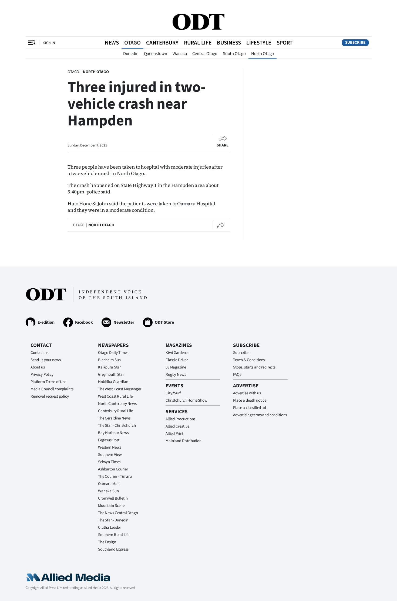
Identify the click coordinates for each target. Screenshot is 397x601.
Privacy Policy (42, 374)
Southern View (110, 454)
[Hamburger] (31, 42)
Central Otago (204, 53)
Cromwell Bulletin (112, 498)
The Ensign (107, 542)
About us (38, 367)
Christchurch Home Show (186, 400)
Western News (109, 447)
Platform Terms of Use (48, 382)
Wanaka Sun (108, 491)
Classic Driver (177, 360)
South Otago (234, 53)
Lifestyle (258, 43)
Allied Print (174, 433)
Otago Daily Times (113, 353)
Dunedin (131, 53)
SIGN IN (49, 42)
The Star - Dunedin (113, 520)
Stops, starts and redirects (254, 367)
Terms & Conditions (249, 360)
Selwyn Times (109, 462)
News (112, 43)
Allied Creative (177, 426)
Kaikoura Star (109, 367)
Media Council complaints (52, 389)
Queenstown (155, 53)
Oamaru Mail (108, 484)
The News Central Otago (118, 513)
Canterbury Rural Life (115, 411)
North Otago (262, 53)
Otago (132, 43)
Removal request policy (50, 396)
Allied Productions (180, 419)
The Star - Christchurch (117, 425)
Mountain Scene (111, 505)
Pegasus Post (108, 440)
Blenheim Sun (109, 360)
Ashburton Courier (113, 469)
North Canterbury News (117, 404)
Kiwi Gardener (177, 353)
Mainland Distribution (183, 441)
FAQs (237, 374)
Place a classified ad (249, 408)
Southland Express (113, 549)
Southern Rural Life (113, 535)
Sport (284, 43)
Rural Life (197, 43)
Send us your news (45, 360)
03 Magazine (176, 367)
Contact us (39, 353)
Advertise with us (247, 393)
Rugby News (176, 374)
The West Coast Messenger (119, 389)
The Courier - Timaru (115, 476)
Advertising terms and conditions (260, 415)
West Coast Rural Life (115, 396)
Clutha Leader (109, 527)
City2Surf (173, 393)
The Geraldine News (114, 418)
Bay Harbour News (113, 433)
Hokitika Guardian (113, 382)
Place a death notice (249, 400)
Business (229, 43)
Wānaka (180, 53)
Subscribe (355, 42)
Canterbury (162, 43)
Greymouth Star (111, 374)
